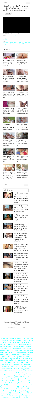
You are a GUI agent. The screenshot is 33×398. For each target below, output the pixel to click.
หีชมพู (26, 42)
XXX (11, 367)
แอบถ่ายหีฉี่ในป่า (19, 346)
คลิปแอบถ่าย (12, 42)
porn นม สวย (6, 357)
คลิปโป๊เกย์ (15, 324)
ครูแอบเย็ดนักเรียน (15, 359)
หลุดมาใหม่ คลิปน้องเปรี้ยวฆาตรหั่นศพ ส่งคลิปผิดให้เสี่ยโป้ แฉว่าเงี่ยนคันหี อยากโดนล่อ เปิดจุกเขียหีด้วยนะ (21, 299)
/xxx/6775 (15, 377)
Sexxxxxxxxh (28, 338)
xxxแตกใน (3, 371)
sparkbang (11, 375)
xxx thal (25, 397)
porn (4, 42)
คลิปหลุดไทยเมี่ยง (12, 344)
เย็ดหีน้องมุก (7, 389)
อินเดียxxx (12, 383)
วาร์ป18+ (17, 367)
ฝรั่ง (3, 39)
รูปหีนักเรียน (20, 383)
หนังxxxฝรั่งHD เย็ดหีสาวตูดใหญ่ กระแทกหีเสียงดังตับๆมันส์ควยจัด (22, 62)
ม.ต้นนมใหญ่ (27, 348)
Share (9, 13)
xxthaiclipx (24, 373)
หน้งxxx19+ (27, 365)
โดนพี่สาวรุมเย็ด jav (14, 379)
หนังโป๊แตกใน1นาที (12, 395)
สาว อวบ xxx (14, 385)
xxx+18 (2, 344)
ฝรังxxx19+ (4, 381)
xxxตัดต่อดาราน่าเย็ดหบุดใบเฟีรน (11, 340)
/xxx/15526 (5, 367)
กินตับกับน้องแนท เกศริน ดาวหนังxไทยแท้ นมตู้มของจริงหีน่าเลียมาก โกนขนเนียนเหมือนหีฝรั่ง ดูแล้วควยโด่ (21, 237)
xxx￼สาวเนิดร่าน (24, 395)
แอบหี (21, 44)
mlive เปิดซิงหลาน (18, 393)
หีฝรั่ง (29, 42)
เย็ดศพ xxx (11, 371)
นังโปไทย (10, 350)
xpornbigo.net (21, 371)
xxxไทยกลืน (4, 348)
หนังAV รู (15, 357)
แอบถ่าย (6, 39)
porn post (13, 36)
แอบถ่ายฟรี (17, 44)
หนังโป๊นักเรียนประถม (15, 338)
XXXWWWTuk (26, 354)
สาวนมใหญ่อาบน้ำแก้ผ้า (13, 354)
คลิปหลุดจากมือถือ (22, 363)
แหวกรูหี (4, 44)
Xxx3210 (12, 381)
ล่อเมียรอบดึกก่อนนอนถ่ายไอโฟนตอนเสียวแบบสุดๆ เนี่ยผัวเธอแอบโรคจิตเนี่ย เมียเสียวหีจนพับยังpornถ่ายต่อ (21, 288)
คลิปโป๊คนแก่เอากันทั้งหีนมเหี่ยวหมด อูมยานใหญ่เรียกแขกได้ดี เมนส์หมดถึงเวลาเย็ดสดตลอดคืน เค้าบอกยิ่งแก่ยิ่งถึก (21, 266)
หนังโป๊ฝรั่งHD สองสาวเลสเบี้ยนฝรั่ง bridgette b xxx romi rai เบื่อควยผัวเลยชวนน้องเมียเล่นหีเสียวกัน (22, 128)
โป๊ (23, 44)
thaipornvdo (4, 359)
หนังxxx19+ (22, 361)
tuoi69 (28, 383)
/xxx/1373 (16, 373)
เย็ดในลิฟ (30, 361)
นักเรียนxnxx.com (17, 365)
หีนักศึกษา (23, 377)
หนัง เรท (2, 350)
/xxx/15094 (4, 338)
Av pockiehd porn (24, 391)
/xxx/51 (16, 369)
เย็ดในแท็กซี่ (18, 350)
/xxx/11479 (25, 342)
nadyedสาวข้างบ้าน (11, 361)
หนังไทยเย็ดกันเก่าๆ (21, 352)
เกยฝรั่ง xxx (26, 340)
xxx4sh (19, 375)
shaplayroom (6, 365)
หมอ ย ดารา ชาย (10, 363)
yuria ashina (25, 387)
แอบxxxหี (9, 44)
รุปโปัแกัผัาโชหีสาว (15, 348)
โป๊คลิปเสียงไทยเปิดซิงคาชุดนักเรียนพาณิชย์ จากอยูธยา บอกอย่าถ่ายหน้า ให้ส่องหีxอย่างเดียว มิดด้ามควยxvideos (21, 277)
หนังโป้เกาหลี (27, 375)
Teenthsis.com (26, 367)
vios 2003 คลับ (17, 389)
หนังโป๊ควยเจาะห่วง (6, 346)
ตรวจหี (20, 42)
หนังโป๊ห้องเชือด (24, 357)
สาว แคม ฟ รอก (24, 385)
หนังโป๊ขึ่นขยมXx (7, 369)
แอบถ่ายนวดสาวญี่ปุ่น (13, 387)
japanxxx (6, 397)
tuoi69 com (25, 379)
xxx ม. (2, 393)
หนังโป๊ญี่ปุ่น (25, 322)
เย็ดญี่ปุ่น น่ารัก (25, 369)
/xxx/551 (9, 393)
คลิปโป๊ (16, 42)
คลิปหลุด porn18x (16, 397)
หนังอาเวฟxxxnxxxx (25, 344)
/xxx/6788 (4, 385)
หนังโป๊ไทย (15, 322)
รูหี (22, 42)
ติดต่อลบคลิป (8, 322)
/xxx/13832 (16, 342)
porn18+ (7, 42)
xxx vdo (28, 346)
